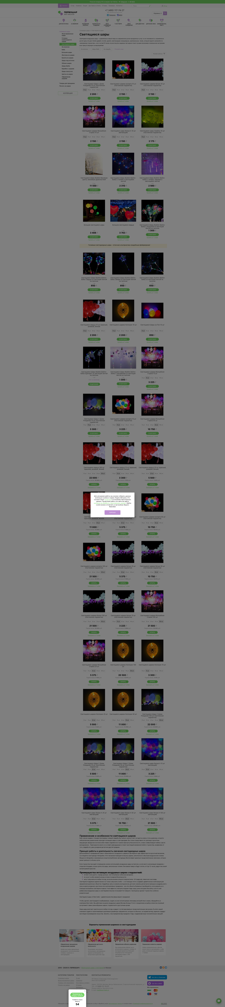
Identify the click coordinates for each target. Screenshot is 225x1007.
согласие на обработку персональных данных (110, 503)
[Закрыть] (84, 991)
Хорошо (112, 512)
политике (108, 499)
